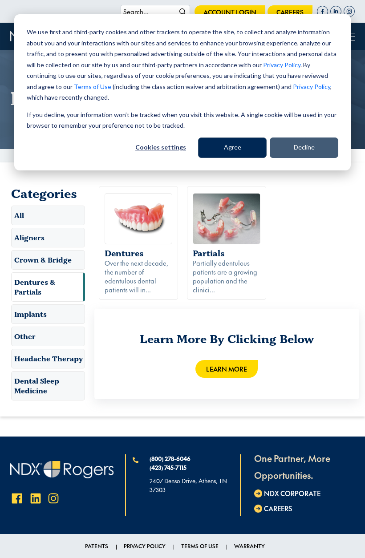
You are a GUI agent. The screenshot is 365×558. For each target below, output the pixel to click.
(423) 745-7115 (168, 468)
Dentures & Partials (34, 287)
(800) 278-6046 (170, 459)
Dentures (124, 253)
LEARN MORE (226, 368)
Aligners (29, 237)
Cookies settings (160, 147)
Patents (96, 546)
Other (25, 336)
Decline (304, 147)
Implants (30, 314)
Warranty (249, 546)
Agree (232, 147)
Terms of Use (92, 86)
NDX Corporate (292, 493)
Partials (209, 253)
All (19, 215)
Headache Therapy (48, 358)
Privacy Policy (281, 65)
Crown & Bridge (43, 259)
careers (290, 12)
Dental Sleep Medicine (36, 385)
